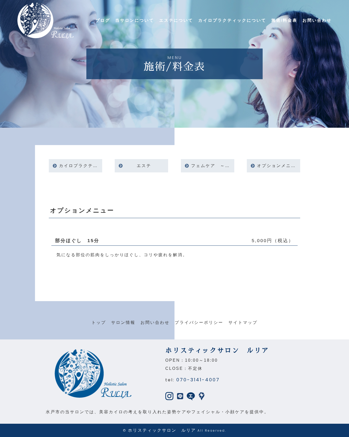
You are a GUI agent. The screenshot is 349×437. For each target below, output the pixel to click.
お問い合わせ (317, 20)
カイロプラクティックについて (232, 20)
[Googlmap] (201, 396)
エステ (144, 165)
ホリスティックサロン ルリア (162, 430)
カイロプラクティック (80, 165)
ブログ (103, 20)
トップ (98, 322)
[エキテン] (191, 396)
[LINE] (180, 396)
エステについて (176, 20)
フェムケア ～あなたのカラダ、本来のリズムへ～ (212, 165)
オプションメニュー (278, 165)
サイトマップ (243, 322)
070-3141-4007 (198, 379)
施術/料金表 (284, 20)
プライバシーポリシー (199, 322)
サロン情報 (123, 322)
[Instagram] (169, 396)
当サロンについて (134, 20)
